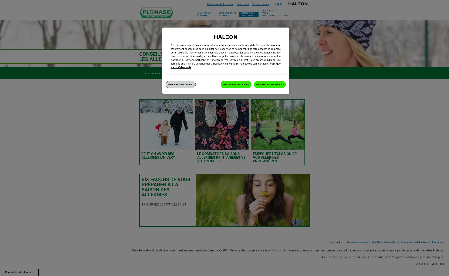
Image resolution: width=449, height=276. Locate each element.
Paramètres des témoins (181, 84)
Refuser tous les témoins (236, 84)
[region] (225, 61)
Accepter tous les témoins (270, 84)
